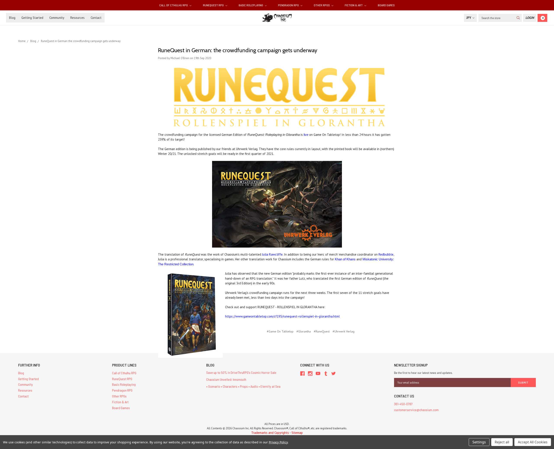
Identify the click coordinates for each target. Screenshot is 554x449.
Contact (96, 18)
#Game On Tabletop (280, 331)
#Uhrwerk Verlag (343, 331)
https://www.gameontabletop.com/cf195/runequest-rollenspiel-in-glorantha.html (282, 316)
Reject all (502, 442)
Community (56, 18)
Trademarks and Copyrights (270, 433)
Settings (479, 442)
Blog (12, 18)
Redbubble (385, 254)
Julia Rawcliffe (272, 254)
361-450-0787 (403, 404)
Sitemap (297, 433)
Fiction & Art (354, 5)
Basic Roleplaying (251, 5)
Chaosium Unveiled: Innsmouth (226, 379)
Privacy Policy (278, 442)
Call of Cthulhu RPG (173, 5)
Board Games (386, 5)
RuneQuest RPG (213, 5)
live (306, 134)
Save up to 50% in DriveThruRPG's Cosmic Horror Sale (241, 372)
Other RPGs (322, 5)
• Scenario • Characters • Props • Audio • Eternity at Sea (243, 386)
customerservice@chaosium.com (416, 410)
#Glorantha (303, 331)
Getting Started (32, 18)
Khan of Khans (345, 259)
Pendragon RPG (289, 5)
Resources (77, 18)
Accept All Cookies (533, 442)
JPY (469, 18)
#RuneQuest (322, 331)
